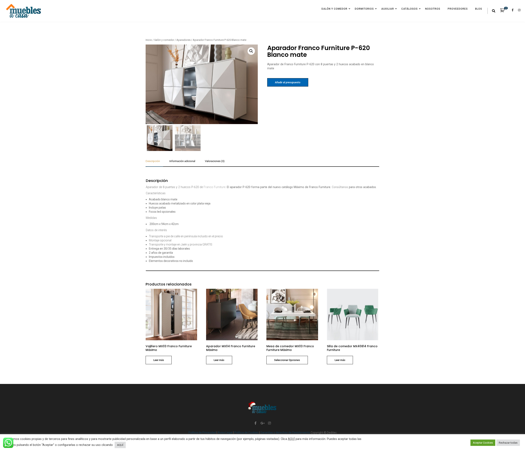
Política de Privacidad (202, 432)
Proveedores (458, 8)
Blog (478, 8)
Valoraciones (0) (215, 161)
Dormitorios (364, 8)
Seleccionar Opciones (287, 360)
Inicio (149, 39)
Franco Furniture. (215, 187)
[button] (251, 51)
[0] (504, 11)
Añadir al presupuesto (287, 82)
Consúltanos (340, 187)
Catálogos (409, 8)
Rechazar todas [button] (508, 442)
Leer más (158, 360)
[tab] (154, 163)
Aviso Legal (225, 432)
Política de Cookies (246, 432)
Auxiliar (387, 8)
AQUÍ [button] (120, 444)
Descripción (153, 161)
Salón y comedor (334, 8)
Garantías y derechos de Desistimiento (285, 432)
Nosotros (432, 8)
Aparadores (183, 39)
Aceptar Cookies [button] (483, 442)
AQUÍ (291, 439)
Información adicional (182, 161)
